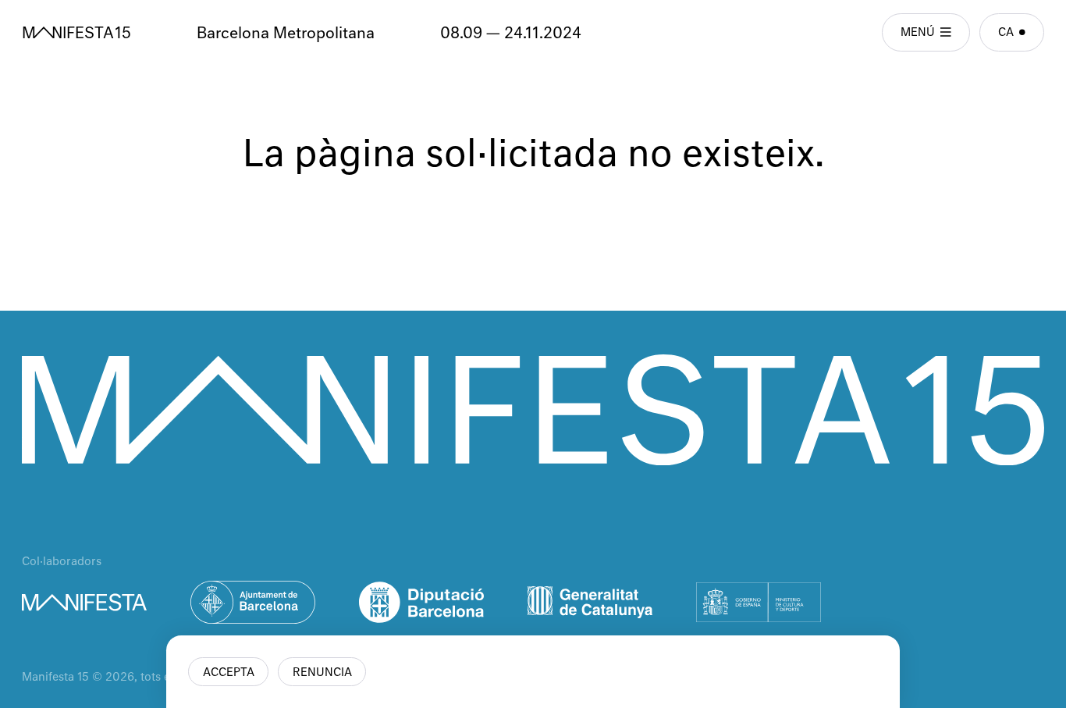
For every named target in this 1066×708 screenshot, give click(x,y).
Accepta (228, 672)
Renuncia (322, 672)
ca (1006, 32)
